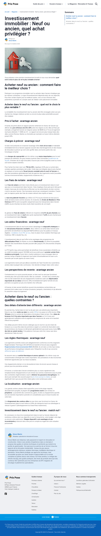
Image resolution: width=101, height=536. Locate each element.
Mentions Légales (81, 483)
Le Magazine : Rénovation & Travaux (80, 4)
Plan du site (57, 493)
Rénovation (35, 506)
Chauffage (35, 493)
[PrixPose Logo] (12, 478)
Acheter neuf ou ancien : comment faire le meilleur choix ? (81, 17)
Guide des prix (38, 4)
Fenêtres (34, 510)
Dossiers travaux (55, 4)
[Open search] (96, 4)
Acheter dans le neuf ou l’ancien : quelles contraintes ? (79, 22)
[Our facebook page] (6, 494)
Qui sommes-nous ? (59, 480)
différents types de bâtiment (14, 351)
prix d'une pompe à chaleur (41, 377)
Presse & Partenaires (60, 487)
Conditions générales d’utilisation (85, 480)
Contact (56, 490)
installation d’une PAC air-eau (20, 233)
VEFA (35, 312)
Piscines (34, 483)
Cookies (78, 487)
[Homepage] (17, 4)
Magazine (14, 12)
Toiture (33, 503)
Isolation (34, 500)
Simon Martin (17, 434)
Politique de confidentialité (83, 490)
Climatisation (35, 497)
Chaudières (35, 487)
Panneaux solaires (37, 480)
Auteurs (56, 483)
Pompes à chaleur (37, 490)
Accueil (7, 12)
